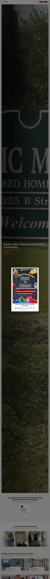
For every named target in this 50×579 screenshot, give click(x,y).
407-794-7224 (17, 308)
